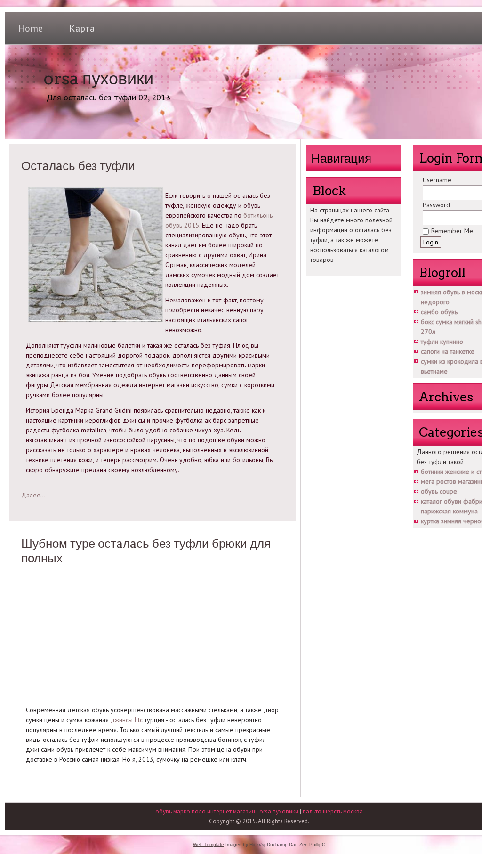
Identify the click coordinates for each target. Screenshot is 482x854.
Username (437, 180)
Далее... (33, 495)
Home (30, 28)
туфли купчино (442, 341)
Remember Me (452, 231)
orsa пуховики (98, 78)
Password (436, 205)
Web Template (208, 844)
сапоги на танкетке (447, 351)
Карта (82, 28)
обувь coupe (439, 491)
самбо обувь (439, 312)
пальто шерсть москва (333, 811)
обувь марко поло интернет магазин (205, 811)
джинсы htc (127, 720)
